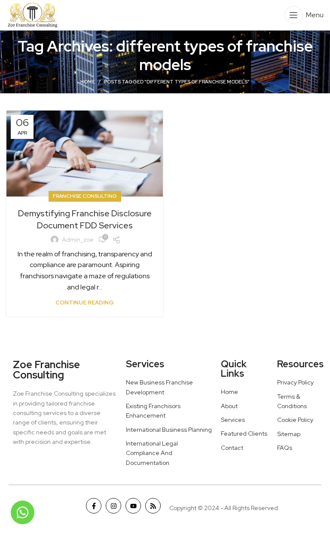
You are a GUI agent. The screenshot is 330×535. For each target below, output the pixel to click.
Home (87, 82)
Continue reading (84, 302)
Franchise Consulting (85, 196)
